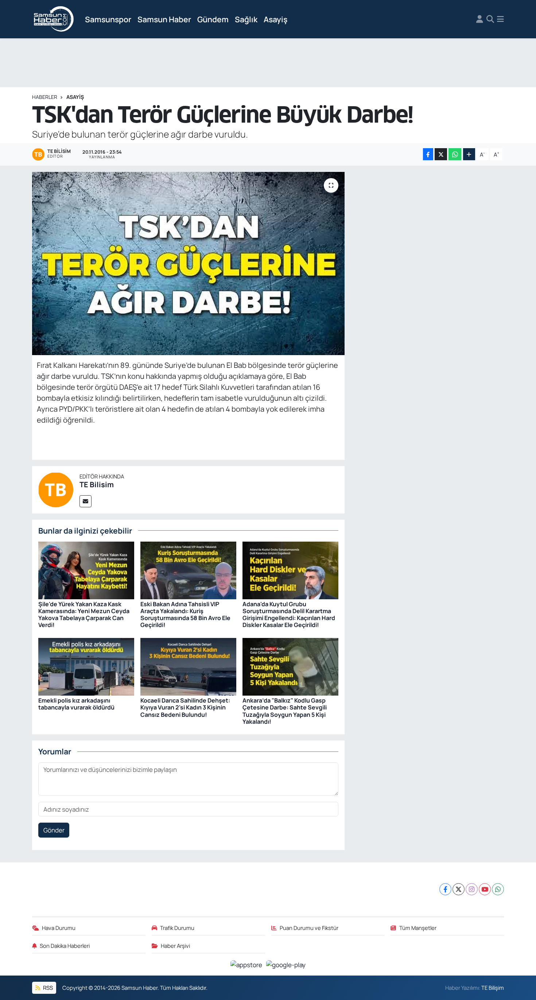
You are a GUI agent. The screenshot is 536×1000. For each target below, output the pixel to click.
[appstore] (247, 964)
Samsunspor (108, 19)
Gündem (213, 19)
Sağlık (246, 19)
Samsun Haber (164, 19)
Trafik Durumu (177, 927)
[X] (459, 889)
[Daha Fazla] (469, 154)
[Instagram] (472, 889)
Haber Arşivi (175, 945)
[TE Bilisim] (55, 489)
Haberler (44, 96)
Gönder (54, 830)
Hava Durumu (58, 927)
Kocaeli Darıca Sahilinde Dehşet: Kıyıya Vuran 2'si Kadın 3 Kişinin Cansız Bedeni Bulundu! (185, 707)
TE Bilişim (492, 987)
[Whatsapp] (498, 889)
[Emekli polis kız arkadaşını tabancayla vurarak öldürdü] (86, 666)
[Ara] (490, 19)
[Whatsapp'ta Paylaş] (454, 154)
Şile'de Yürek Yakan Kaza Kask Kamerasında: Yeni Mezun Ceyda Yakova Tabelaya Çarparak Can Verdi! (83, 614)
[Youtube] (485, 889)
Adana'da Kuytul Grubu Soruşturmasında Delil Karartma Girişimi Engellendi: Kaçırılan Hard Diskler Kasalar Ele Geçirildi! (288, 614)
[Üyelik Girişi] (479, 19)
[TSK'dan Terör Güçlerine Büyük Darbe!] (188, 263)
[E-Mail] (85, 501)
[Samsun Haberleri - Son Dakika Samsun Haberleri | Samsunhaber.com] (54, 19)
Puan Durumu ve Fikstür (309, 927)
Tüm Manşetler (417, 927)
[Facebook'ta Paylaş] (428, 154)
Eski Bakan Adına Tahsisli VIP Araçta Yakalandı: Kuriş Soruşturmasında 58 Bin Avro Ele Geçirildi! (185, 614)
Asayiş (275, 19)
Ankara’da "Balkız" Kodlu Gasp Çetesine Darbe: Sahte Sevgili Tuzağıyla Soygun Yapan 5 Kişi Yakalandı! (284, 711)
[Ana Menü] (500, 19)
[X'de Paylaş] (441, 154)
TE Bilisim (96, 484)
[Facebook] (445, 889)
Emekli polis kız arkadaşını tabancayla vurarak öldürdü (76, 703)
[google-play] (286, 964)
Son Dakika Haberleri (65, 945)
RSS (47, 987)
